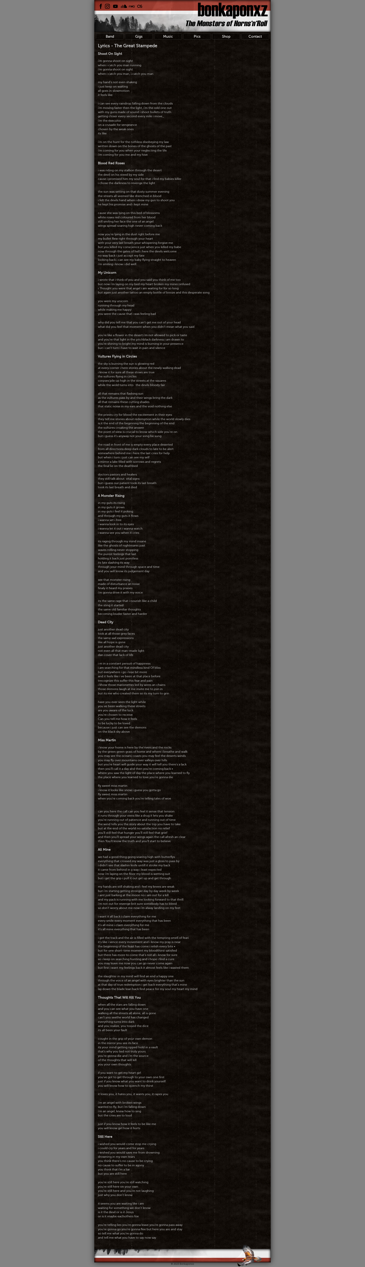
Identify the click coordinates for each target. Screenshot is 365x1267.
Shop (226, 36)
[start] (227, 14)
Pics (197, 36)
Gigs (139, 36)
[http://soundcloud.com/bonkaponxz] (124, 6)
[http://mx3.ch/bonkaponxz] (132, 6)
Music (168, 36)
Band (110, 36)
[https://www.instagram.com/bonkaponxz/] (107, 6)
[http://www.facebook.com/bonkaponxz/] (100, 6)
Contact (255, 36)
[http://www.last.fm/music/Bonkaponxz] (140, 6)
